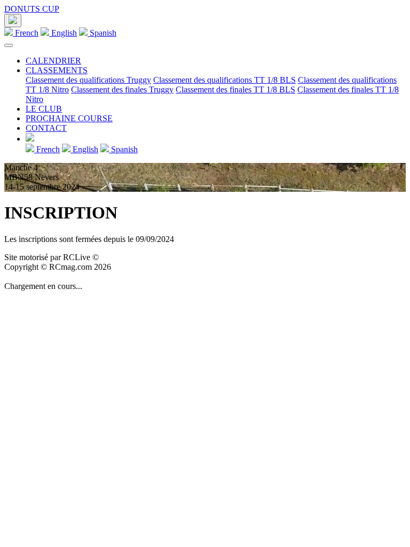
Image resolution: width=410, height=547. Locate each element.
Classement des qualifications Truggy (88, 79)
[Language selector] (12, 20)
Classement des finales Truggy (122, 89)
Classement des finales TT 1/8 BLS (235, 89)
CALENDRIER (53, 60)
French (25, 32)
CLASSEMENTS (57, 70)
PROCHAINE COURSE (69, 118)
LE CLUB (44, 108)
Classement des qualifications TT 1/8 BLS (224, 79)
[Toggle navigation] (8, 45)
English (63, 32)
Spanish (102, 32)
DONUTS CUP (31, 8)
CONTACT (46, 127)
